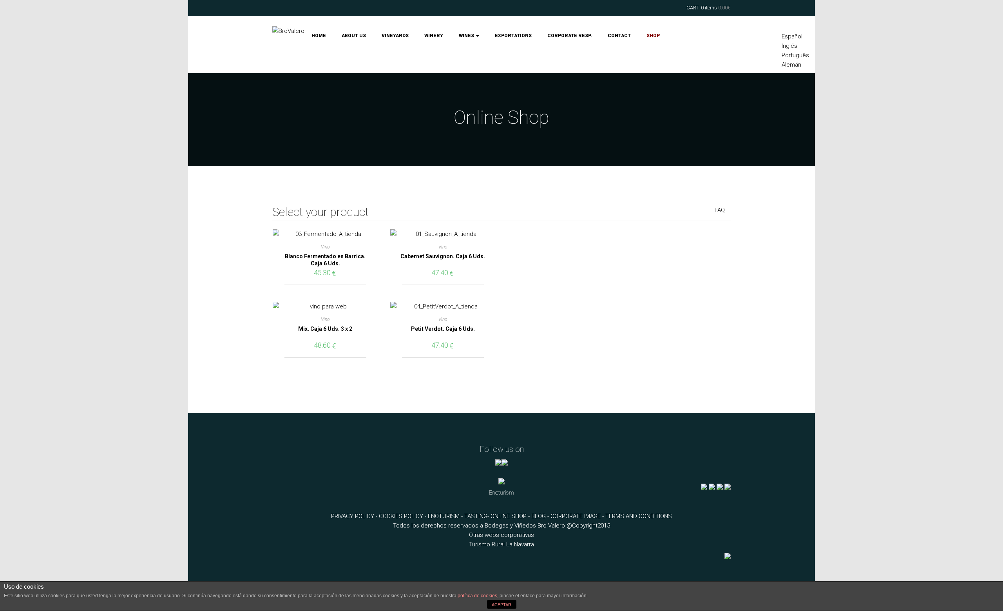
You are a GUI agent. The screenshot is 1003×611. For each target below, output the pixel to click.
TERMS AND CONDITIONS (638, 516)
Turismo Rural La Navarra (501, 544)
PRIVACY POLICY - (355, 516)
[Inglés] (306, 573)
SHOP (653, 35)
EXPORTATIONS (513, 35)
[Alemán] (334, 573)
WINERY (433, 35)
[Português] (320, 573)
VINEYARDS (395, 35)
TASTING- (477, 516)
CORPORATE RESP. (569, 35)
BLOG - (540, 516)
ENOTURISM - (446, 516)
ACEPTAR (501, 604)
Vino (325, 247)
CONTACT (619, 35)
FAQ (720, 210)
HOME (318, 35)
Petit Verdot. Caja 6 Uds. (443, 329)
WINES (467, 35)
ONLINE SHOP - (511, 516)
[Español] (293, 573)
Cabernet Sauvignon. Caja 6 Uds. (442, 256)
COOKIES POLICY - (403, 516)
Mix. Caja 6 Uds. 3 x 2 (325, 329)
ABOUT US (354, 35)
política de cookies (477, 595)
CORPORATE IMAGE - (577, 516)
